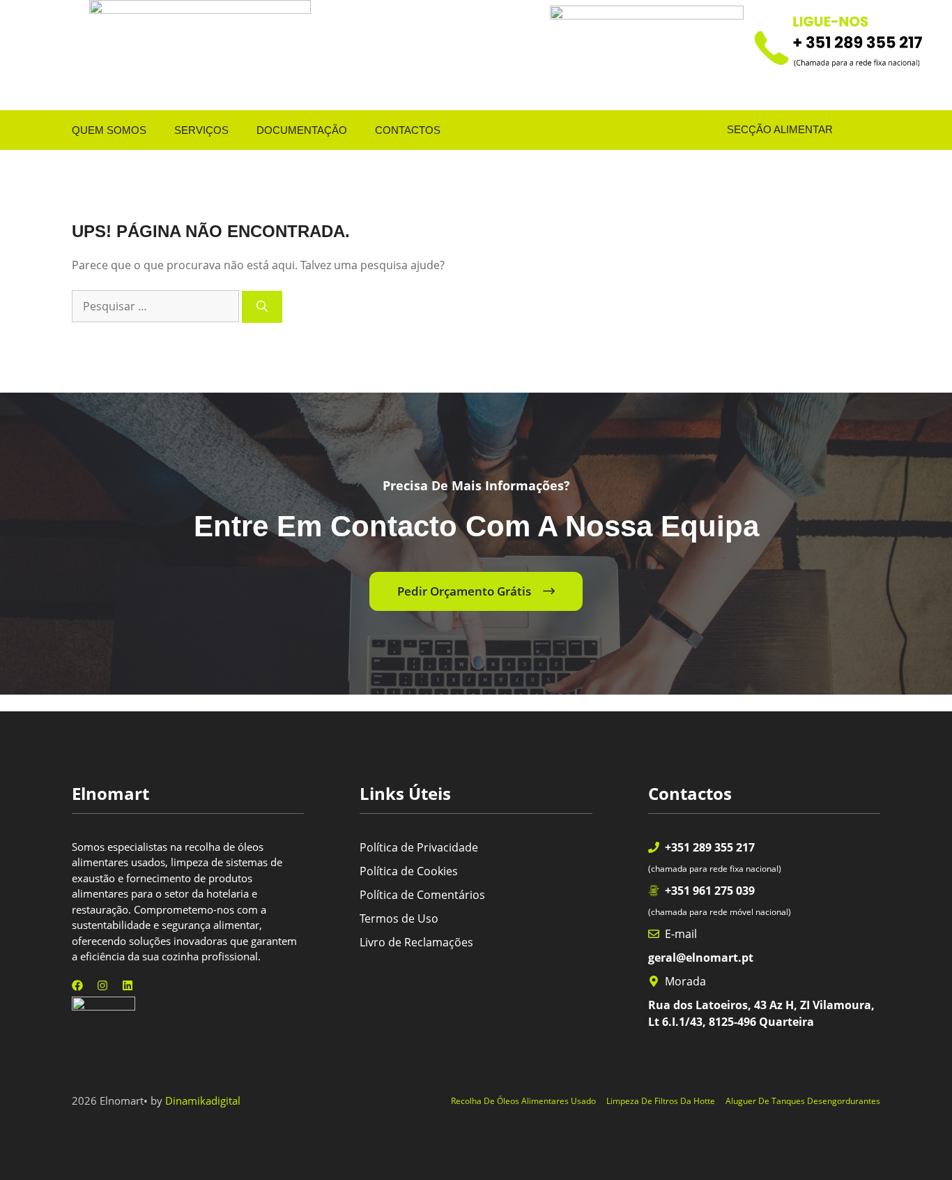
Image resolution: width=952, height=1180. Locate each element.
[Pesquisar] (262, 307)
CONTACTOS (407, 130)
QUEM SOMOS (109, 130)
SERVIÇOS (201, 130)
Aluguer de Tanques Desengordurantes (802, 1101)
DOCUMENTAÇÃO (301, 130)
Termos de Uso (399, 918)
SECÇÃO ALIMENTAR (769, 129)
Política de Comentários (422, 894)
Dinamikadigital (202, 1100)
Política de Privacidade (419, 847)
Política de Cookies (409, 871)
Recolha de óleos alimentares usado (523, 1101)
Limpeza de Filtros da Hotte (660, 1101)
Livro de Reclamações (416, 942)
